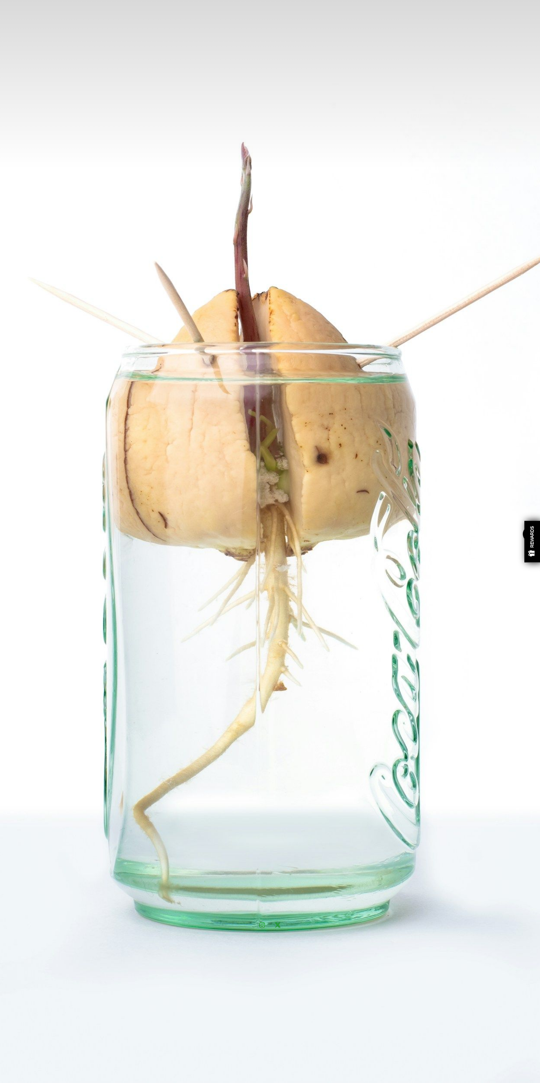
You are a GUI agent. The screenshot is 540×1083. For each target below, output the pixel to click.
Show (532, 541)
